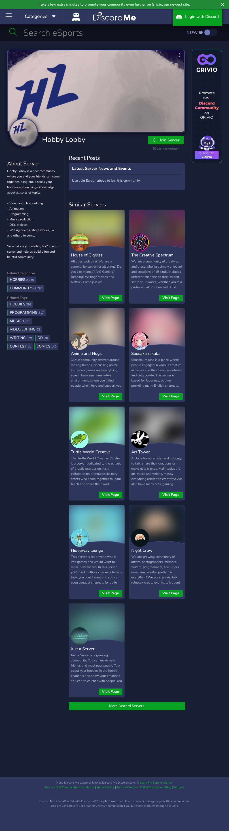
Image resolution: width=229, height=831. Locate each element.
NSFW (193, 32)
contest (20, 346)
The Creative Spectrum (152, 255)
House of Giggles (87, 255)
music (20, 321)
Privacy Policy (105, 787)
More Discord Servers (126, 705)
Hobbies (22, 279)
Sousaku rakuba (146, 353)
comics (46, 346)
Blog (168, 787)
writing (21, 337)
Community (26, 288)
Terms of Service (127, 787)
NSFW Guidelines (151, 787)
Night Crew (141, 550)
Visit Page (110, 297)
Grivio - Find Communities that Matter (69, 787)
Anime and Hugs (86, 353)
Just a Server (83, 649)
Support (178, 787)
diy (43, 337)
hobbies (21, 304)
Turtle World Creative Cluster (91, 455)
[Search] (13, 32)
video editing (25, 329)
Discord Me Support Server (155, 783)
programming (27, 312)
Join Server (169, 140)
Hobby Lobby (63, 139)
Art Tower (140, 452)
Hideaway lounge (87, 550)
